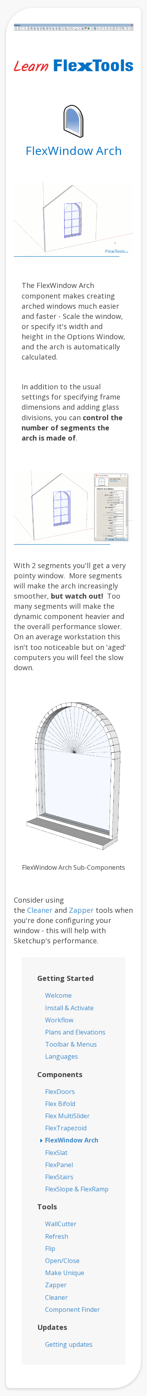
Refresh (56, 1236)
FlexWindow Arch (71, 1140)
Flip (50, 1248)
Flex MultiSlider (67, 1116)
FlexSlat (56, 1152)
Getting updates (69, 1344)
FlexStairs (59, 1177)
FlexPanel (59, 1164)
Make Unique (64, 1272)
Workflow (59, 1020)
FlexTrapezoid (66, 1128)
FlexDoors (60, 1091)
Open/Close (62, 1260)
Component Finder (72, 1309)
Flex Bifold (60, 1103)
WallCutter (60, 1224)
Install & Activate (69, 1008)
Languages (61, 1056)
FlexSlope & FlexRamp (77, 1189)
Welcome (58, 995)
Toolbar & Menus (71, 1044)
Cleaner (40, 910)
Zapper (81, 910)
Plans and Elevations (75, 1032)
